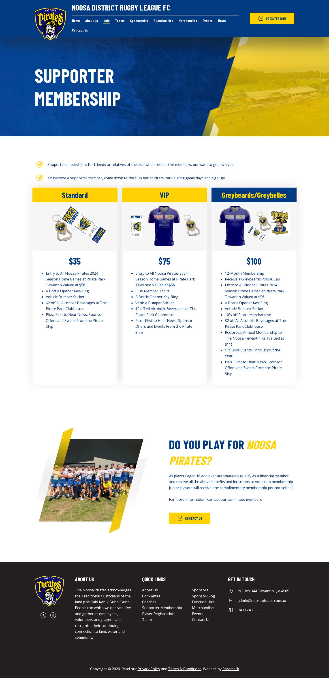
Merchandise (203, 607)
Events (197, 613)
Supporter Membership (162, 607)
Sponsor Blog (203, 596)
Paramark (230, 668)
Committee (151, 596)
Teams (148, 619)
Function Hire (203, 601)
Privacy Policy (149, 668)
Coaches (149, 601)
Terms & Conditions (184, 668)
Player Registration (158, 613)
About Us (150, 590)
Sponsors (200, 590)
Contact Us (201, 619)
